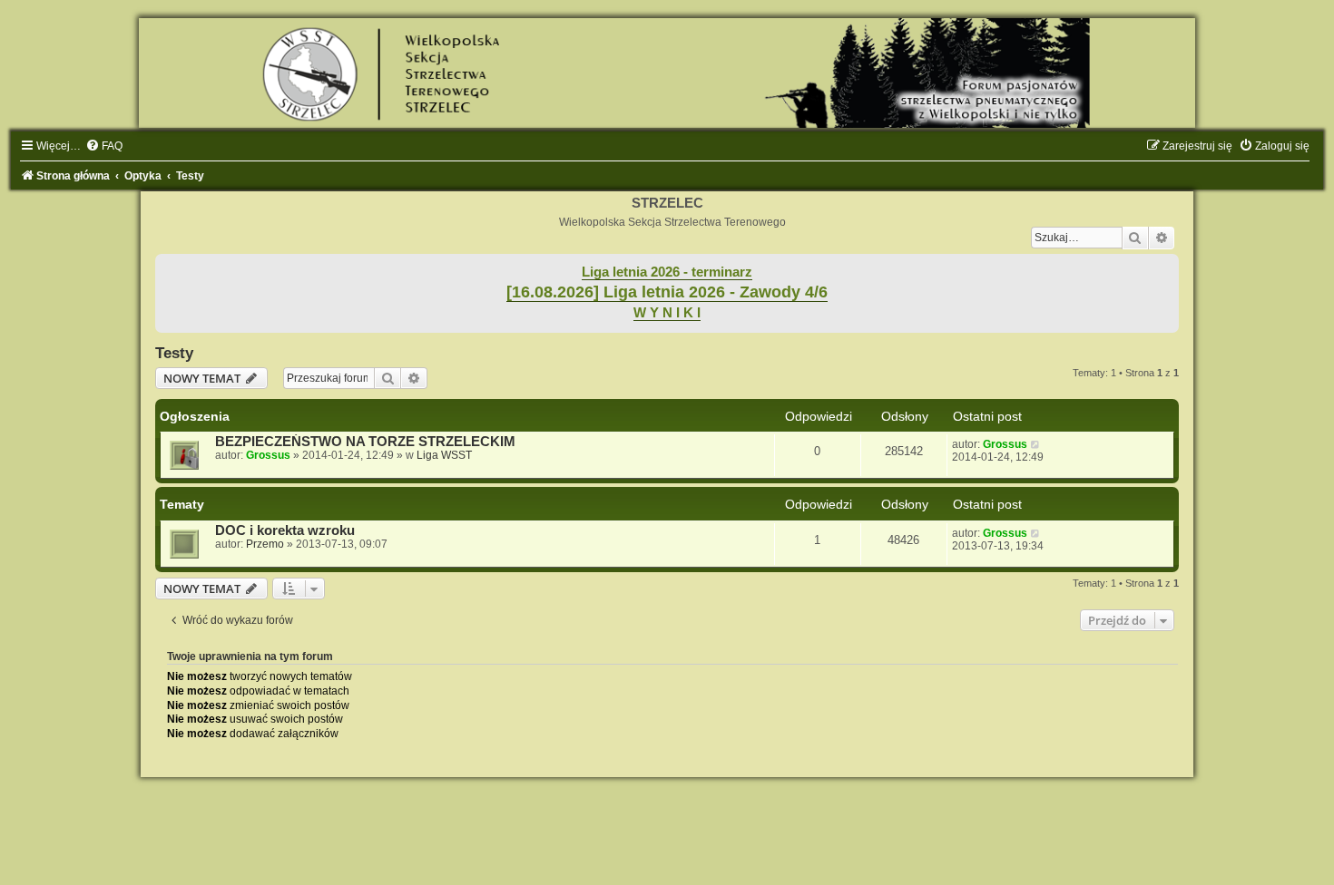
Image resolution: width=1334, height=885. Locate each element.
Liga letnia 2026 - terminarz (667, 272)
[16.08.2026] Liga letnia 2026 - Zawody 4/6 (667, 292)
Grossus (268, 455)
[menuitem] (104, 146)
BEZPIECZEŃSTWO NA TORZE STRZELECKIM (365, 441)
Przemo (265, 544)
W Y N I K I (667, 313)
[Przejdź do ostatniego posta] (1036, 444)
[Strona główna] (667, 73)
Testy (174, 353)
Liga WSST (444, 455)
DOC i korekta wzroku (285, 530)
